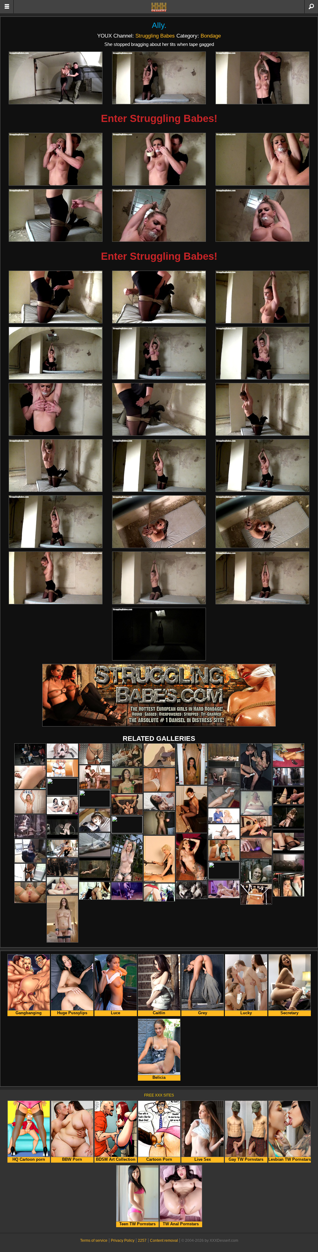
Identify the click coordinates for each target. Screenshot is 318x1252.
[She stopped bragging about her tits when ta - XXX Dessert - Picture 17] (159, 409)
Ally (158, 25)
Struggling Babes (155, 35)
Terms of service (93, 1240)
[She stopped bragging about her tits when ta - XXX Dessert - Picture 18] (262, 409)
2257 (142, 1240)
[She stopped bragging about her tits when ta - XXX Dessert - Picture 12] (262, 297)
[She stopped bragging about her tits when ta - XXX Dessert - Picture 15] (262, 353)
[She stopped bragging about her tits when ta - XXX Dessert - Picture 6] (262, 159)
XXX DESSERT (159, 7)
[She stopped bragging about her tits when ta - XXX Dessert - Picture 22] (55, 521)
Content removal (164, 1240)
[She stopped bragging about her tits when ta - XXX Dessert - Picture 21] (262, 465)
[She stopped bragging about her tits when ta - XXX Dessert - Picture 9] (262, 215)
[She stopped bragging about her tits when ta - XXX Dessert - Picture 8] (159, 215)
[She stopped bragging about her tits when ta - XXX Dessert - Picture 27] (262, 578)
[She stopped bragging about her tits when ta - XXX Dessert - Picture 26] (159, 578)
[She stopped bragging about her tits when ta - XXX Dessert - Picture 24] (262, 521)
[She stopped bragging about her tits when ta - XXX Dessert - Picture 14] (159, 353)
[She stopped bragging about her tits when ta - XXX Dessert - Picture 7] (55, 215)
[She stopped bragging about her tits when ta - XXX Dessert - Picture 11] (159, 297)
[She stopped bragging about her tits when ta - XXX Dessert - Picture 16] (55, 409)
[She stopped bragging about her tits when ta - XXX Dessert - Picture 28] (159, 634)
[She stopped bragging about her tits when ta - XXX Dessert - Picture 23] (159, 521)
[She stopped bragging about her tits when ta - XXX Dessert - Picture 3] (262, 78)
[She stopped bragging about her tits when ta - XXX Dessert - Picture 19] (55, 465)
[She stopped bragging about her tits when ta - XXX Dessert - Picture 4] (55, 159)
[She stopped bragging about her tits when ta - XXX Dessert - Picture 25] (55, 578)
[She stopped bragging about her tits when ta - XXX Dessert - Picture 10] (55, 297)
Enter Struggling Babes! (159, 118)
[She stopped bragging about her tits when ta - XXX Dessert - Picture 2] (159, 78)
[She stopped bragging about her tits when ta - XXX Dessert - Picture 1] (55, 78)
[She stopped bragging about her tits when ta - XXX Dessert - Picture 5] (159, 159)
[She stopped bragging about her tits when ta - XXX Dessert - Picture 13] (55, 353)
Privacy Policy (122, 1240)
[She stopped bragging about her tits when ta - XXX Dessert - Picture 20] (159, 465)
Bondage (211, 35)
